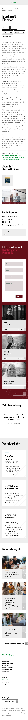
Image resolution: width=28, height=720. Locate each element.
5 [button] (17, 432)
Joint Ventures (7, 219)
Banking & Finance (7, 10)
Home (3, 9)
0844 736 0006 (5, 682)
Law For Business (16, 9)
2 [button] (10, 432)
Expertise (9, 9)
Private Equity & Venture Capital (12, 225)
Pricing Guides (5, 671)
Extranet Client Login (7, 667)
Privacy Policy (5, 661)
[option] (14, 418)
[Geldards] (14, 2)
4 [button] (15, 432)
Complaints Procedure (7, 673)
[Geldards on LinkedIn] (4, 234)
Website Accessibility (7, 669)
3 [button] (13, 432)
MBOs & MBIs (13, 157)
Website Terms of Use (7, 663)
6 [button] (19, 432)
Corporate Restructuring (10, 155)
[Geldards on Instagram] (7, 679)
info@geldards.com (7, 684)
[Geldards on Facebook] (8, 234)
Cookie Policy (5, 665)
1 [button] (8, 432)
